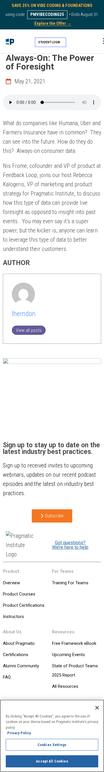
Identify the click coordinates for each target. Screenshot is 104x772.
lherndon (24, 314)
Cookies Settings (52, 745)
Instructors (13, 616)
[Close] (97, 707)
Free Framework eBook (74, 643)
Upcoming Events (68, 654)
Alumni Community (21, 665)
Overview (11, 582)
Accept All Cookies (52, 761)
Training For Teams (70, 582)
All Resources (65, 686)
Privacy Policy (19, 733)
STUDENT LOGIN (49, 42)
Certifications (15, 654)
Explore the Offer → (52, 23)
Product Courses (19, 594)
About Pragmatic (19, 643)
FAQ (7, 677)
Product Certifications (23, 605)
